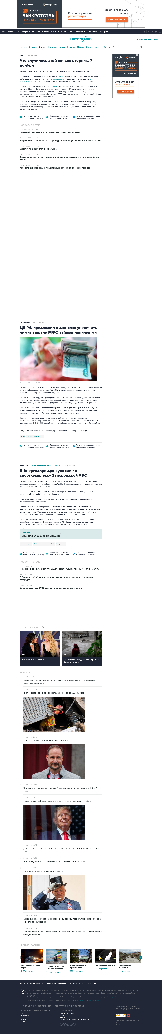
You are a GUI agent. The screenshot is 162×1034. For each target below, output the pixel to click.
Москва (80, 47)
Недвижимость (80, 32)
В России (33, 47)
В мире (42, 47)
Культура (71, 47)
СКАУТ (23, 1017)
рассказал (55, 102)
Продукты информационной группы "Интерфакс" (53, 1006)
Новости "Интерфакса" (67, 1013)
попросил (53, 87)
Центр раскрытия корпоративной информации (74, 1020)
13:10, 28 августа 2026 (68, 465)
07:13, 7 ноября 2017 (33, 55)
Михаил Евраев (26, 242)
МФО (23, 436)
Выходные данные (122, 1023)
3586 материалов (52, 972)
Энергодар (60, 544)
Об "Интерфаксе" (23, 32)
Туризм (70, 32)
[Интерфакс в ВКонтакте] (67, 1024)
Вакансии (62, 983)
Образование (93, 32)
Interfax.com (36, 32)
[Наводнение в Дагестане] (130, 963)
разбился (62, 76)
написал (33, 218)
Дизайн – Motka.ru (121, 1025)
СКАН (62, 1015)
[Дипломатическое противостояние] (81, 963)
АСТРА (23, 1022)
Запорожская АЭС (47, 544)
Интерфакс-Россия (49, 32)
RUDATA (62, 1017)
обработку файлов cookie (114, 997)
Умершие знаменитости (105, 965)
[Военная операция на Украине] (32, 963)
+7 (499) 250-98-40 (80, 1000)
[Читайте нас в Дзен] (61, 1024)
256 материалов (76, 971)
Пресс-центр (51, 983)
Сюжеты (107, 47)
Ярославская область (42, 242)
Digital (88, 47)
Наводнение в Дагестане (125, 966)
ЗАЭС (36, 544)
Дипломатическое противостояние (78, 966)
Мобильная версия (8, 32)
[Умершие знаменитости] (105, 963)
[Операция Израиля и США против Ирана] (56, 963)
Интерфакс (81, 39)
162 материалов (125, 971)
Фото (115, 47)
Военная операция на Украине (46, 184)
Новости (97, 47)
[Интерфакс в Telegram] (64, 1024)
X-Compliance (25, 1015)
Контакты (24, 983)
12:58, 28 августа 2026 (39, 322)
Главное (23, 47)
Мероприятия (104, 32)
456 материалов (101, 969)
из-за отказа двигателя (56, 79)
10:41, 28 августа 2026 (68, 184)
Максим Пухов (26, 544)
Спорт (62, 47)
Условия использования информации (127, 1021)
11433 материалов (27, 971)
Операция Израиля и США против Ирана (55, 967)
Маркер (23, 1020)
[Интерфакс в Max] (74, 1024)
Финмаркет (62, 32)
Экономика (52, 47)
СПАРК (23, 1013)
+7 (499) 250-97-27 (95, 1000)
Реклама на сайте (75, 983)
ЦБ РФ (29, 436)
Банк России (38, 436)
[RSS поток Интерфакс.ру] (71, 1024)
